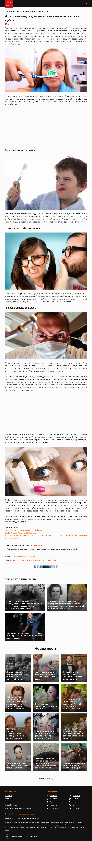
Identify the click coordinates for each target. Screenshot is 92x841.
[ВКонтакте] (35, 566)
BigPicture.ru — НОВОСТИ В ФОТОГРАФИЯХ (22, 818)
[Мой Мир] (41, 566)
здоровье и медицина (37, 11)
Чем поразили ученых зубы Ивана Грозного (25, 530)
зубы (22, 560)
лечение (30, 560)
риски (38, 560)
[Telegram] (57, 566)
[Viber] (50, 566)
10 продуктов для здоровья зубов (20, 533)
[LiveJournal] (47, 566)
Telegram (36, 545)
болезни (14, 560)
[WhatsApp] (54, 566)
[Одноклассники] (38, 566)
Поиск (79, 4)
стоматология (49, 560)
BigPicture (19, 11)
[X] (44, 566)
